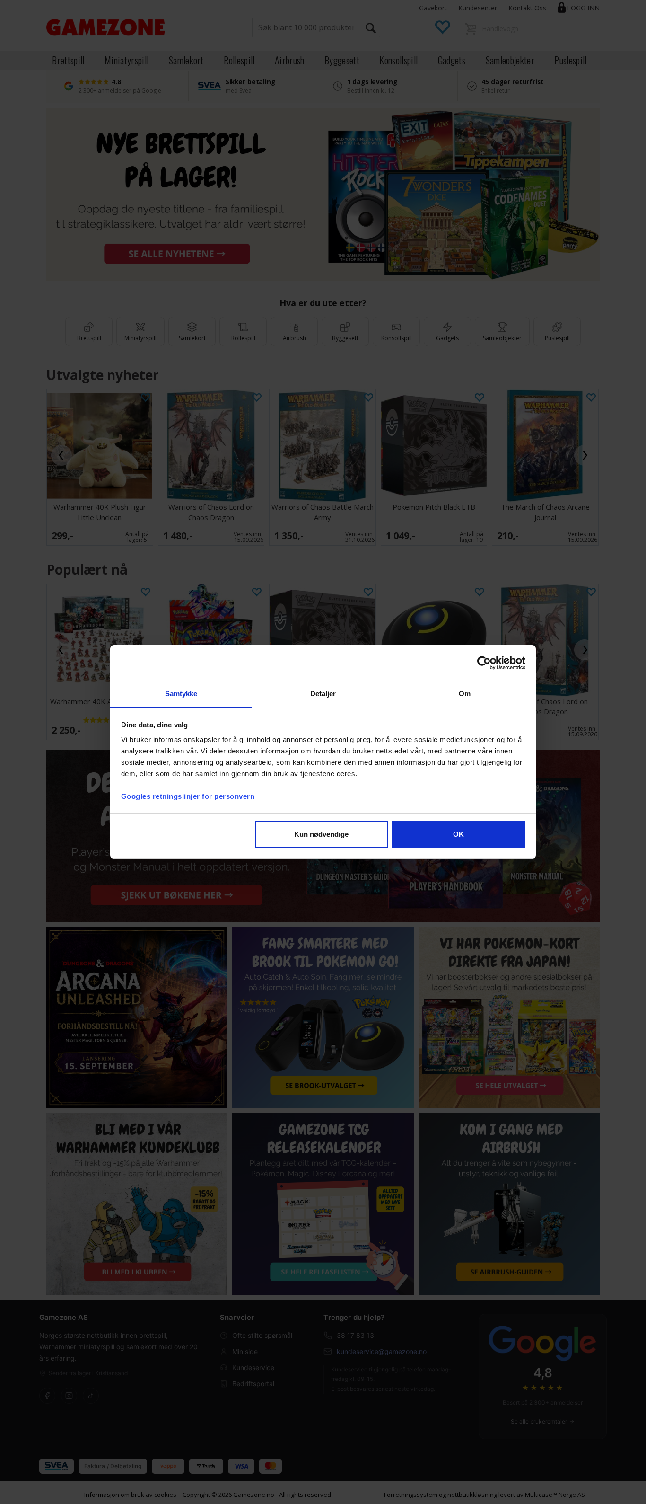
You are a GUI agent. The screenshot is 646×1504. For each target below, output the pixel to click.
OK (458, 834)
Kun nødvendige (321, 834)
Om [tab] (465, 694)
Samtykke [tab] (181, 694)
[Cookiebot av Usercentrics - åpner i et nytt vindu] (484, 663)
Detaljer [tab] (323, 694)
